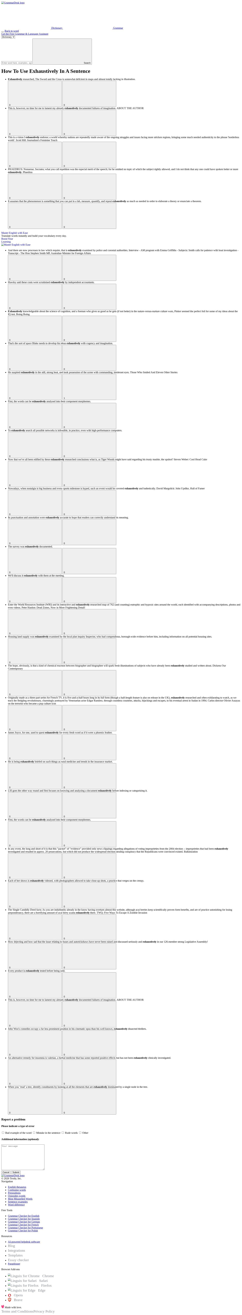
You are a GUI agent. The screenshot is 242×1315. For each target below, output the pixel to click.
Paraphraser (14, 1263)
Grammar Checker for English (23, 1215)
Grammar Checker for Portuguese (25, 1227)
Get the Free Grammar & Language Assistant (24, 33)
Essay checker (18, 1260)
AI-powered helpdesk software (24, 1241)
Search (87, 63)
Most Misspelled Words (20, 1198)
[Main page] (13, 2)
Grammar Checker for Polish (23, 1230)
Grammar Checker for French (23, 1224)
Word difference (16, 1204)
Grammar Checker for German (24, 1221)
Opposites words (16, 1195)
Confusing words (17, 1190)
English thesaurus (17, 1187)
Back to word (12, 31)
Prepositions (14, 1192)
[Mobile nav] (2, 31)
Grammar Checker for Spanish (24, 1218)
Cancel (6, 1172)
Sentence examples (18, 1201)
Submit (16, 1172)
